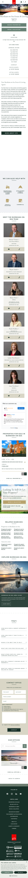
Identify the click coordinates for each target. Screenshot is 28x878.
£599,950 (5, 466)
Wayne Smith (13, 269)
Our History (14, 823)
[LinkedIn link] (16, 794)
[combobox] (12, 746)
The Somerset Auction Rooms (14, 814)
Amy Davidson (13, 386)
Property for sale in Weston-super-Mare (19, 545)
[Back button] (3, 455)
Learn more (6, 603)
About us (14, 821)
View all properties (13, 478)
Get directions (13, 44)
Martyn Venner (13, 239)
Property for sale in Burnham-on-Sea (6, 530)
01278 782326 (15, 69)
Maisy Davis (13, 298)
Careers (14, 828)
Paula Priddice (13, 329)
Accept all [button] (7, 872)
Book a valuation (14, 29)
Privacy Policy (15, 870)
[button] (14, 875)
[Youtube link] (20, 794)
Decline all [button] (20, 872)
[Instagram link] (12, 794)
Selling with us (14, 804)
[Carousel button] (22, 473)
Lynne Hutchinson (13, 358)
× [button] (26, 862)
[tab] (14, 628)
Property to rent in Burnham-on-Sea (19, 530)
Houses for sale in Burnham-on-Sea (6, 533)
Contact (14, 730)
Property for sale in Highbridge (6, 545)
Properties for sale (14, 802)
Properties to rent (14, 806)
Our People (14, 818)
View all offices (13, 772)
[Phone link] (19, 249)
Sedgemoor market (14, 811)
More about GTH (11, 133)
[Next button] (7, 455)
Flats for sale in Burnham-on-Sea (6, 537)
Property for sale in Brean (19, 548)
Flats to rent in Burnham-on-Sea (18, 537)
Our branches (14, 816)
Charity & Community (14, 826)
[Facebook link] (7, 794)
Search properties (14, 24)
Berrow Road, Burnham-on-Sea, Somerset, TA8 (13, 468)
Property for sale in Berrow (6, 548)
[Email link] (9, 249)
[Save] (25, 462)
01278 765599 (15, 74)
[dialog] (14, 869)
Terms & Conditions (15, 724)
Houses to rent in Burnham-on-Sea (18, 533)
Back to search (14, 778)
